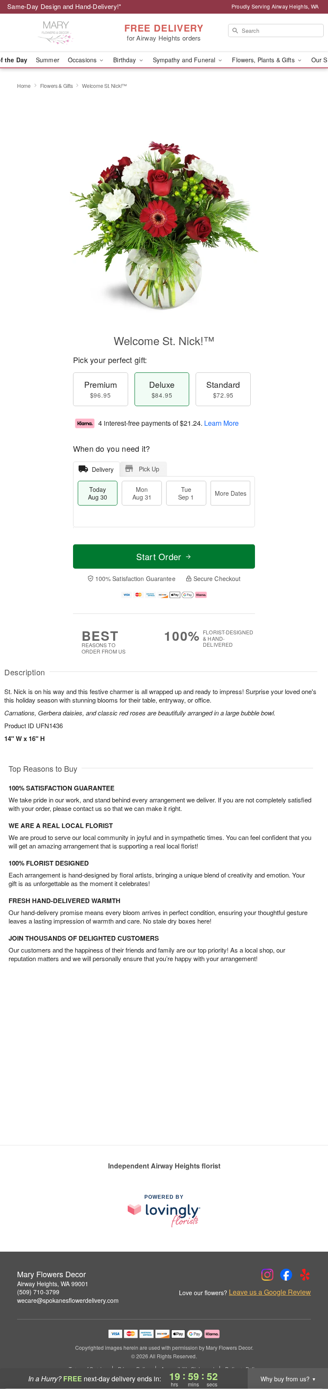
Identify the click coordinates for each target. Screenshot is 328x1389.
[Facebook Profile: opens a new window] (286, 1275)
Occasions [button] (83, 59)
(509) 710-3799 (38, 1291)
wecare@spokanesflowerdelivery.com (68, 1300)
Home (24, 85)
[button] (305, 1352)
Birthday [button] (125, 59)
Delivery (103, 469)
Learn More (221, 423)
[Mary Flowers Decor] (56, 33)
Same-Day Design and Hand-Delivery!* (64, 6)
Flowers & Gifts (56, 85)
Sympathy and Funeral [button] (185, 59)
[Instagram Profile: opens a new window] (267, 1275)
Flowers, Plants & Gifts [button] (264, 59)
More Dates (230, 493)
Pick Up (149, 469)
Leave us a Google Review (270, 1292)
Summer (47, 59)
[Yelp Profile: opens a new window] (305, 1275)
